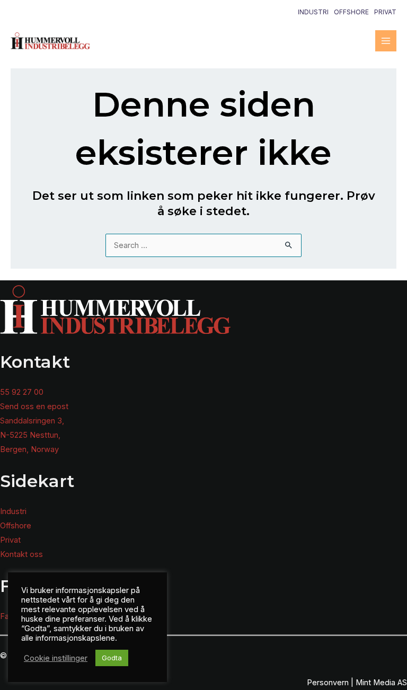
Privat (385, 12)
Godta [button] (112, 657)
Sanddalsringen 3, (32, 421)
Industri (313, 12)
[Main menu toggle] (385, 40)
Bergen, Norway (29, 449)
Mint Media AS (381, 682)
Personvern (328, 682)
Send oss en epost (34, 406)
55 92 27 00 (21, 392)
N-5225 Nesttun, (30, 435)
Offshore (351, 12)
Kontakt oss (21, 554)
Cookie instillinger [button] (55, 658)
